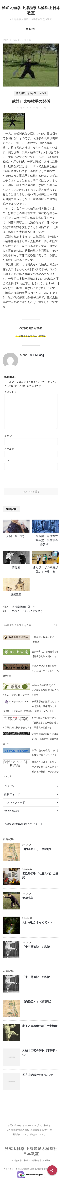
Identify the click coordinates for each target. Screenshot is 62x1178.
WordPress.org (11, 810)
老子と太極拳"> (40, 1026)
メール (9, 448)
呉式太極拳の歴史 (39, 1130)
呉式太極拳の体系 (20, 1130)
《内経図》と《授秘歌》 (37, 849)
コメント (10, 392)
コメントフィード (14, 802)
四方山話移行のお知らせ (37, 1074)
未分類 (42, 336)
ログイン (9, 786)
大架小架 (27, 898)
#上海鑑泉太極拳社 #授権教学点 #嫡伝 (31, 1160)
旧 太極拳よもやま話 (26, 336)
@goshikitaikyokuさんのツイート (25, 824)
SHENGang (37, 355)
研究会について (37, 1134)
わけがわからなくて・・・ (38, 922)
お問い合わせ (14, 1125)
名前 (8, 436)
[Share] (52, 1170)
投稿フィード (12, 794)
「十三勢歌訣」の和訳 (36, 946)
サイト (8, 461)
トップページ (29, 1125)
